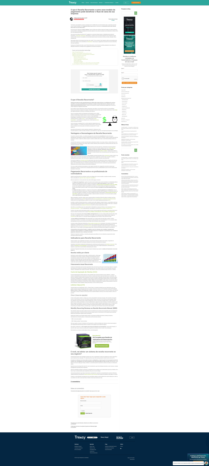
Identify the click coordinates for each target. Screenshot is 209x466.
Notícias (122, 118)
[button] (136, 3)
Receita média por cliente (79, 56)
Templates (123, 111)
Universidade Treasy (93, 449)
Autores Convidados (124, 91)
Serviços (87, 2)
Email (122, 72)
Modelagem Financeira (78, 446)
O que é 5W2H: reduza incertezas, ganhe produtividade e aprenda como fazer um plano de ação (130, 190)
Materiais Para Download (125, 98)
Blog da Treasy (92, 446)
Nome (122, 68)
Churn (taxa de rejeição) (78, 61)
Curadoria (122, 96)
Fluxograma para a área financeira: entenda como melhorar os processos (84, 422)
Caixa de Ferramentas (108, 449)
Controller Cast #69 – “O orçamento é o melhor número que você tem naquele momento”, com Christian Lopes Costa (130, 128)
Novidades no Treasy (124, 119)
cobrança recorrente (84, 160)
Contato (116, 2)
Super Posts (123, 121)
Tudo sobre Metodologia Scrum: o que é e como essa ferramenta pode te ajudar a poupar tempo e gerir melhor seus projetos (129, 177)
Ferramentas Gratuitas (109, 2)
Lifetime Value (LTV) (77, 60)
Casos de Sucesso (94, 2)
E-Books (123, 104)
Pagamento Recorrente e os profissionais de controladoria (83, 54)
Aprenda (100, 2)
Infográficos (124, 106)
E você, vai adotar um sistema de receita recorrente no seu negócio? (85, 64)
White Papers (124, 116)
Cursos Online (124, 101)
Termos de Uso (132, 459)
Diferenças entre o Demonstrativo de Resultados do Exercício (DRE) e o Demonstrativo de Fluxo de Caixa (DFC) (130, 182)
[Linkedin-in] (120, 448)
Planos (83, 2)
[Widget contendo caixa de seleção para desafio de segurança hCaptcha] (94, 85)
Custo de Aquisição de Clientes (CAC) (81, 59)
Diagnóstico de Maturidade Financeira (111, 446)
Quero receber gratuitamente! (129, 83)
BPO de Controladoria (78, 449)
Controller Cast (124, 99)
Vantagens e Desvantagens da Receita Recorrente (82, 53)
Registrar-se (89, 413)
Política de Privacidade (131, 457)
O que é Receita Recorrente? (77, 52)
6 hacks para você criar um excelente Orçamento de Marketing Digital (84, 426)
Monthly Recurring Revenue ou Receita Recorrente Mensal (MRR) (86, 62)
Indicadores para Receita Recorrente (79, 55)
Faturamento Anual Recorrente (80, 58)
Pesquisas (123, 109)
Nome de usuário (83, 400)
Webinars (123, 114)
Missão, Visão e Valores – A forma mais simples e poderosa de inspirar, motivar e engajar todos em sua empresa (130, 195)
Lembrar (83, 410)
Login (125, 2)
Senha (81, 405)
